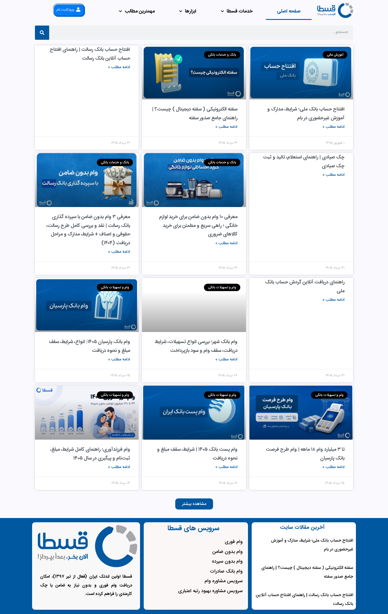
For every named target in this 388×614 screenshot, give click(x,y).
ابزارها (190, 11)
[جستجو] (42, 33)
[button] (194, 503)
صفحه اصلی (289, 11)
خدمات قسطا (240, 11)
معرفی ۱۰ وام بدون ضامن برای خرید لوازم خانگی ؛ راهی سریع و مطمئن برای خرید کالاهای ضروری (198, 225)
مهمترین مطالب (140, 11)
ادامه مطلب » (333, 127)
